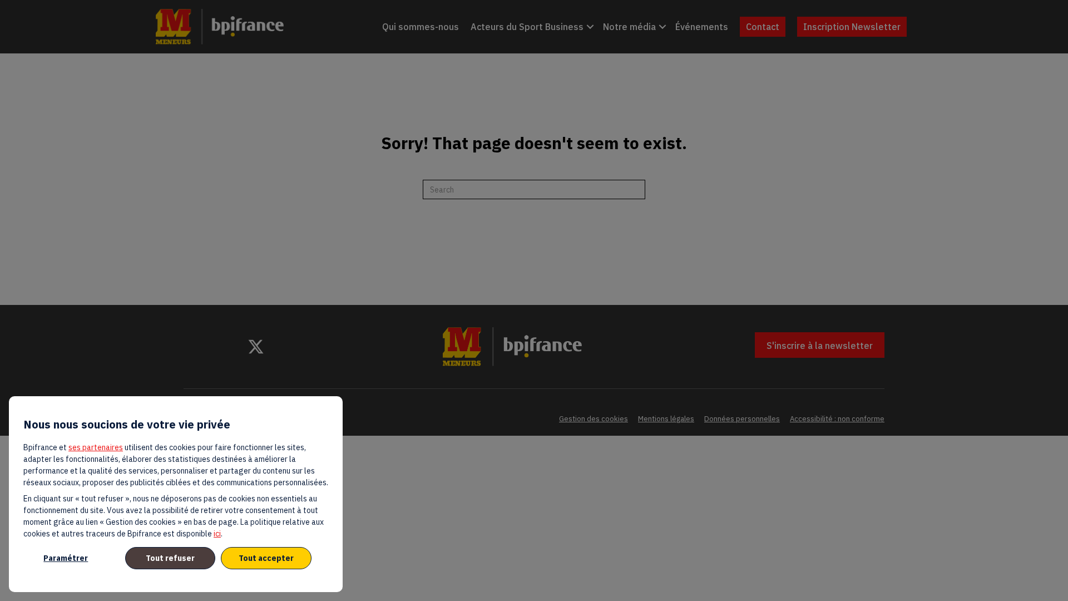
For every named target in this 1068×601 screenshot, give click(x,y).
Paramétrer (65, 558)
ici (217, 534)
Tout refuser (170, 558)
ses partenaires (95, 447)
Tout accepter (266, 558)
